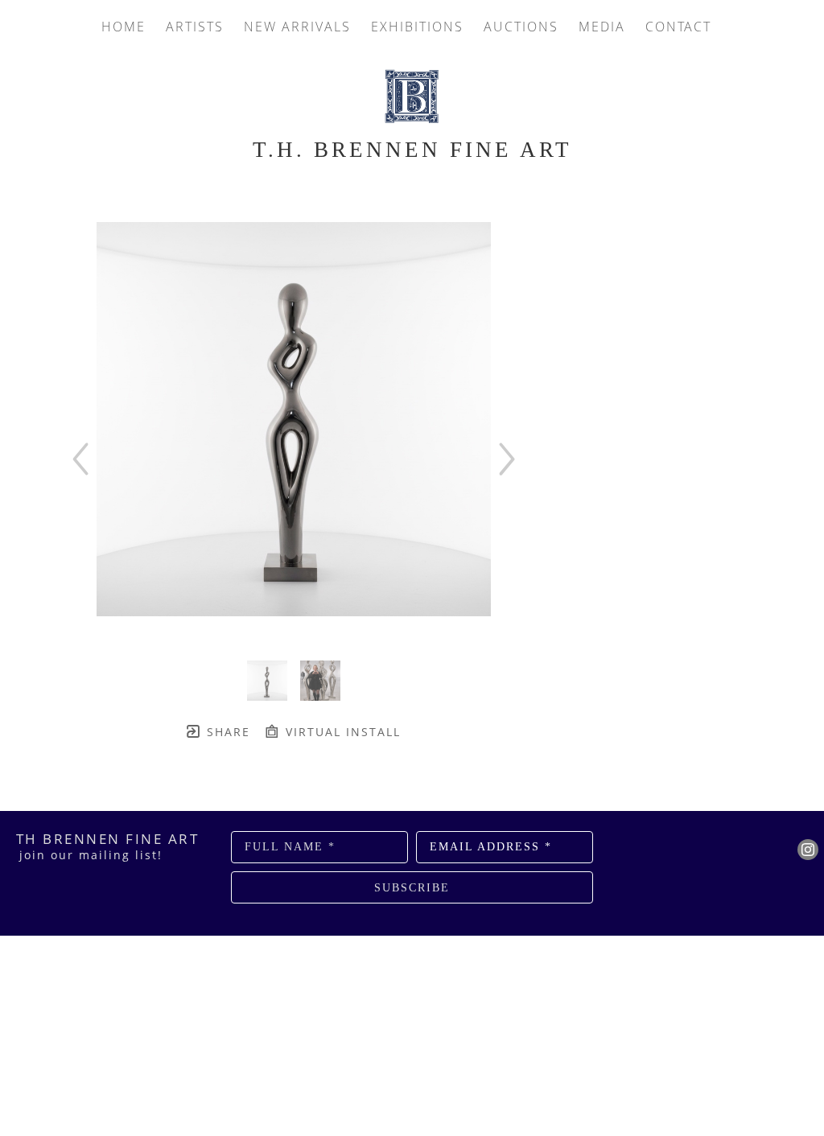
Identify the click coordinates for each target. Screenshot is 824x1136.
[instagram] (807, 849)
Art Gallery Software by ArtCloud (454, 939)
